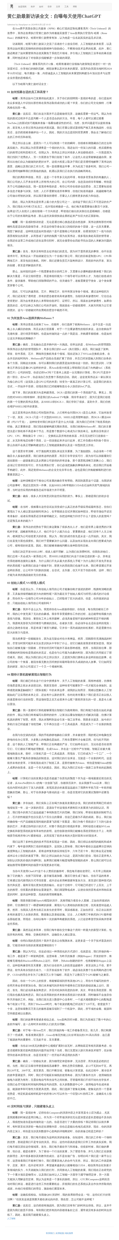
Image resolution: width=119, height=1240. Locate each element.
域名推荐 (69, 1233)
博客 (75, 7)
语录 (50, 7)
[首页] (13, 6)
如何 (41, 7)
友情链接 (60, 1233)
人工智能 (11, 1218)
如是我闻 (22, 7)
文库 (58, 7)
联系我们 (50, 1233)
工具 (66, 7)
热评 (33, 7)
